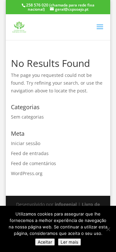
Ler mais (69, 242)
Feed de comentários (33, 163)
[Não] (108, 229)
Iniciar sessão (25, 143)
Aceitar (45, 242)
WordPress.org (27, 173)
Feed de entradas (30, 153)
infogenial (66, 204)
